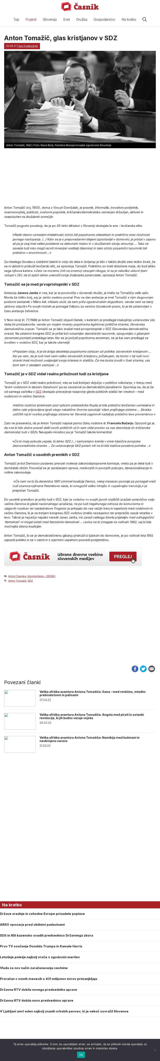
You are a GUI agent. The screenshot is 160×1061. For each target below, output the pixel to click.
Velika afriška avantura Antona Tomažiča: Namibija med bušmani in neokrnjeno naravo (90, 739)
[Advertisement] (80, 628)
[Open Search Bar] (144, 19)
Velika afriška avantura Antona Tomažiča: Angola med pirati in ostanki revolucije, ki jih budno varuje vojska (92, 716)
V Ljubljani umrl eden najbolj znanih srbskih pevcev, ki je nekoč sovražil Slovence (64, 1011)
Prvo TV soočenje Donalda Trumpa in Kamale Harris (41, 946)
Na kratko (128, 19)
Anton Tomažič (17, 580)
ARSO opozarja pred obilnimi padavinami (32, 925)
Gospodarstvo (104, 19)
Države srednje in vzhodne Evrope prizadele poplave (42, 914)
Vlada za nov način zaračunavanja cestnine (34, 968)
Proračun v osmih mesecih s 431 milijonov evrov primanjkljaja (48, 979)
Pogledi (30, 19)
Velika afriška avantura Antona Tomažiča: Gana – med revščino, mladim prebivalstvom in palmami (93, 693)
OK (81, 1054)
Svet (66, 19)
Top (16, 19)
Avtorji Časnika (17, 576)
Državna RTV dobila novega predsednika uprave (38, 990)
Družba (81, 19)
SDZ (38, 391)
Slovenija (50, 19)
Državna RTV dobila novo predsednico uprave (36, 1000)
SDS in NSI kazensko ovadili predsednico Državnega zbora (46, 935)
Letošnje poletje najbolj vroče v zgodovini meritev (40, 957)
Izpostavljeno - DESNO (41, 576)
